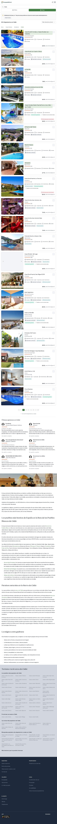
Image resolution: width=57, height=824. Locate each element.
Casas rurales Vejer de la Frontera (48, 676)
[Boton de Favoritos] (53, 32)
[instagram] (38, 817)
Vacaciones (5, 782)
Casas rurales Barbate (34, 691)
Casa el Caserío (32, 444)
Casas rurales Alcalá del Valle (48, 699)
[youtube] (48, 817)
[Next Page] (36, 410)
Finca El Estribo (5, 461)
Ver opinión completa (7, 436)
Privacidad (31, 782)
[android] (6, 817)
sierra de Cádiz (19, 590)
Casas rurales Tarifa (33, 695)
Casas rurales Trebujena (34, 706)
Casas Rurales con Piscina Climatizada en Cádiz (48, 739)
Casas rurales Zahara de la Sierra (49, 688)
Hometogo (4, 799)
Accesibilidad (32, 788)
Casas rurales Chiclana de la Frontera (7, 684)
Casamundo (5, 804)
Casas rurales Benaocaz (20, 687)
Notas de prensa (6, 766)
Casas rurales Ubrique (7, 687)
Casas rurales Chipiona (34, 710)
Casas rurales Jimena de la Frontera (21, 692)
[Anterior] (3, 39)
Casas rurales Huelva (6, 716)
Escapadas (4, 779)
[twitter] (41, 817)
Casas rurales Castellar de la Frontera (21, 703)
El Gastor (38, 546)
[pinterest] (51, 817)
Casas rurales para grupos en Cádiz (8, 735)
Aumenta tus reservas (34, 763)
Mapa (43, 10)
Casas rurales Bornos (6, 702)
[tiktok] (44, 817)
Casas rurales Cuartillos (48, 710)
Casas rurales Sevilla (33, 716)
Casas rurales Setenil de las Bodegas (49, 684)
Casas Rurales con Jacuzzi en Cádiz (49, 735)
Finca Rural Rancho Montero (35, 428)
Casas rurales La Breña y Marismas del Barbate (20, 727)
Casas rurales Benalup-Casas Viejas (20, 699)
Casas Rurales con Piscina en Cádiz (21, 735)
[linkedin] (54, 817)
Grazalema (48, 546)
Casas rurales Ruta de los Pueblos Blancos (35, 724)
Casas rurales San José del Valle (21, 695)
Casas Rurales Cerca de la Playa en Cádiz (21, 739)
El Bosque (32, 546)
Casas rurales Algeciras (20, 710)
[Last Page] (38, 410)
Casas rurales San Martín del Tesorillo (7, 707)
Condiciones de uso (34, 779)
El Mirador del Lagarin (6, 428)
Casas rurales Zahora (6, 710)
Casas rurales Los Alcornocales (47, 724)
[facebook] (34, 817)
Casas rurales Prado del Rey (7, 680)
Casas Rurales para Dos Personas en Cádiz (20, 744)
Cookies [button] (31, 785)
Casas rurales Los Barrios (34, 702)
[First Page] (19, 410)
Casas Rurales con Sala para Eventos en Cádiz (34, 735)
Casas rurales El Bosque (34, 675)
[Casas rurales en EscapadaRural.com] (6, 2)
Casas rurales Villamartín (34, 683)
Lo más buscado (6, 785)
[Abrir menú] (55, 2)
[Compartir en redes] (52, 2)
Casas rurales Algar (6, 699)
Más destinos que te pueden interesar (12, 750)
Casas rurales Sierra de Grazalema (20, 724)
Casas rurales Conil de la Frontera (21, 680)
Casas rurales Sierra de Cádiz (7, 724)
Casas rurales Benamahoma (46, 692)
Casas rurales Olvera (33, 679)
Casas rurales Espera (6, 695)
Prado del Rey (5, 548)
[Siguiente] (21, 39)
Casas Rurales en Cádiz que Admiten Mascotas (35, 739)
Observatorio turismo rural (8, 769)
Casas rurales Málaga (20, 716)
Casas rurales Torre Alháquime (19, 707)
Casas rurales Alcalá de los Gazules (49, 695)
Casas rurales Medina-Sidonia (7, 692)
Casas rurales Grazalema (21, 683)
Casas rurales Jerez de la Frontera (34, 688)
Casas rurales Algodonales (49, 679)
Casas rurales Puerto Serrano (47, 703)
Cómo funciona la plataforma (36, 791)
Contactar (4, 771)
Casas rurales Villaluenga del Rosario (48, 707)
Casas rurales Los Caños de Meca (34, 699)
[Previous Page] (21, 410)
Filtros (15, 10)
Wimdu (3, 801)
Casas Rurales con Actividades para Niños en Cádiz (8, 745)
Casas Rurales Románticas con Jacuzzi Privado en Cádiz (8, 740)
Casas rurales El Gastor (20, 675)
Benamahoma (16, 546)
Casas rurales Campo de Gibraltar (7, 727)
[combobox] (28, 7)
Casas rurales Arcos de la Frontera (7, 676)
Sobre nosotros (6, 763)
